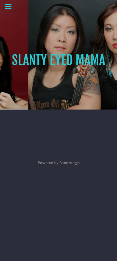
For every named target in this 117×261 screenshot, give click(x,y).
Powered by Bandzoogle (59, 162)
